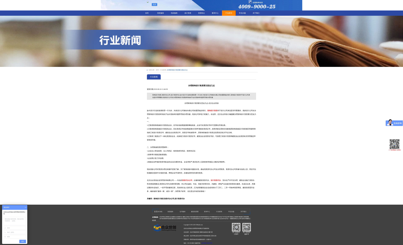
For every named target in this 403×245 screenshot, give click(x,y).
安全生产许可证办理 (223, 217)
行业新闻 (228, 13)
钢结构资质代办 (205, 217)
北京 (154, 4)
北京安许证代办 (224, 218)
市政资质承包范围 (166, 218)
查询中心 (215, 13)
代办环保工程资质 (165, 217)
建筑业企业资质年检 (177, 218)
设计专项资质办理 (206, 218)
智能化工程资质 (234, 217)
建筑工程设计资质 (188, 217)
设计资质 (187, 13)
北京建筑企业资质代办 (176, 217)
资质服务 (160, 13)
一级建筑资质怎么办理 (235, 218)
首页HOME (158, 212)
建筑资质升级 (197, 217)
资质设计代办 (187, 218)
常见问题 (242, 13)
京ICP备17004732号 (206, 243)
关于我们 (256, 13)
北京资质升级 (215, 218)
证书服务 (183, 211)
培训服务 (174, 13)
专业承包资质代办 (196, 218)
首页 (147, 13)
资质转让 (201, 13)
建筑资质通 (194, 211)
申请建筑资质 (214, 217)
